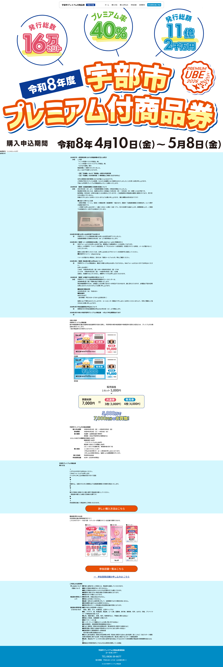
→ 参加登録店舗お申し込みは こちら (112, 576)
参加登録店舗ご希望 (154, 5)
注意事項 (142, 5)
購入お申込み (124, 5)
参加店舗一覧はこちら (111, 569)
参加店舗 (133, 5)
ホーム (107, 5)
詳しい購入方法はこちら (111, 508)
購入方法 (114, 5)
